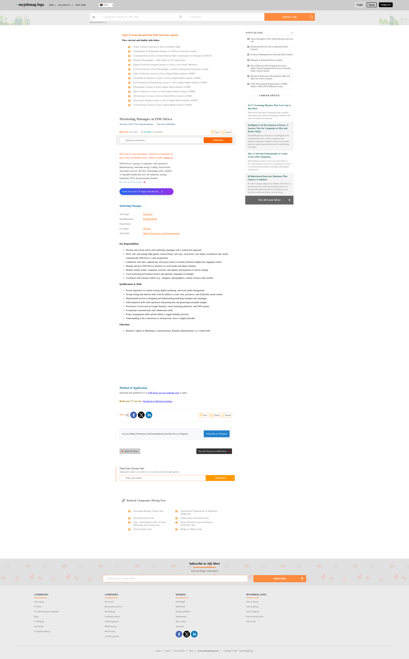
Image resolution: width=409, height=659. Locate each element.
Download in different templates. (158, 401)
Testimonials (181, 616)
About (158, 651)
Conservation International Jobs (194, 518)
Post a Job (109, 601)
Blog (36, 616)
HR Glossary (110, 631)
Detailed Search (97, 22)
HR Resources (111, 626)
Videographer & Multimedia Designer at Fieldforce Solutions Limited (165, 51)
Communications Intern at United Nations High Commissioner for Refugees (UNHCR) (172, 56)
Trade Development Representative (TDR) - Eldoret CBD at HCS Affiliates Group (269, 85)
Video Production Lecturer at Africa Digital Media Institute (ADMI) (164, 73)
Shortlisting (110, 611)
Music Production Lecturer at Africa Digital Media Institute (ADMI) (164, 91)
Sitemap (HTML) (183, 611)
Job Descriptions (112, 636)
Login (360, 5)
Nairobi (147, 228)
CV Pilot (38, 606)
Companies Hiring (42, 631)
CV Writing (39, 621)
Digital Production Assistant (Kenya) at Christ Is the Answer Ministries (165, 64)
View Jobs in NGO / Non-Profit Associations (136, 124)
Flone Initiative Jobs (142, 529)
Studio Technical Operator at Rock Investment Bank (156, 47)
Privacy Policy (179, 651)
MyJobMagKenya (246, 651)
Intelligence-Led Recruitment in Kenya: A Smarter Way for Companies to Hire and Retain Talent (268, 128)
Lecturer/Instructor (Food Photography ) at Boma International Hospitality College (170, 69)
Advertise (180, 626)
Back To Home (131, 451)
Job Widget (180, 601)
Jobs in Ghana (252, 601)
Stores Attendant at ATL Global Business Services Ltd (272, 40)
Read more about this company (131, 182)
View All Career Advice (269, 200)
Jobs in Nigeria (252, 611)
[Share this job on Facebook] (133, 415)
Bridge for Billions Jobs (191, 529)
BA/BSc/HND (150, 219)
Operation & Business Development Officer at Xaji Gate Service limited (270, 77)
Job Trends (38, 626)
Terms (191, 651)
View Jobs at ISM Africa (166, 124)
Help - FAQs (181, 621)
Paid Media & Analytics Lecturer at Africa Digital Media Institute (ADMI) (167, 78)
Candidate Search (112, 616)
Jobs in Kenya (252, 606)
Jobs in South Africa (254, 616)
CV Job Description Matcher (46, 611)
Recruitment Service (113, 606)
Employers (386, 5)
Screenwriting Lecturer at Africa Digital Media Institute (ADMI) (162, 105)
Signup (372, 5)
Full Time (148, 214)
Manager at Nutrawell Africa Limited (266, 60)
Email (228, 132)
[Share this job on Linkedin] (149, 415)
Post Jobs (81, 5)
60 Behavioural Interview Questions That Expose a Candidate (267, 178)
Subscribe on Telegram (216, 434)
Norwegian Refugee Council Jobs (148, 511)
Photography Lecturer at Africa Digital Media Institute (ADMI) (162, 87)
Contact (167, 651)
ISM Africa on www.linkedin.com (163, 393)
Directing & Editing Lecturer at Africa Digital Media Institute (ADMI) (165, 100)
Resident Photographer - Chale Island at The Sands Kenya (159, 60)
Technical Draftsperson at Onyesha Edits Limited (272, 54)
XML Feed (180, 606)
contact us (168, 157)
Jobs (51, 5)
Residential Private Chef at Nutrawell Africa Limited (269, 47)
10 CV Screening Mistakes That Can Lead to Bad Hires (269, 107)
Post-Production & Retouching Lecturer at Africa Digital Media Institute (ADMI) (170, 82)
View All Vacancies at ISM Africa (212, 451)
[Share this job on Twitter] (141, 415)
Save (217, 132)
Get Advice (64, 5)
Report (228, 415)
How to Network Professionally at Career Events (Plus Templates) (268, 155)
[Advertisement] (205, 172)
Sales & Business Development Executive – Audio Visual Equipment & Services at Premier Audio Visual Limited (271, 68)
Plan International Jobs (143, 518)
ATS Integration (112, 621)
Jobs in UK (251, 621)
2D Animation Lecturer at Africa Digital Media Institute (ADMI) (162, 96)
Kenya (106, 5)
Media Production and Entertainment (161, 233)
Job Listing (39, 601)
